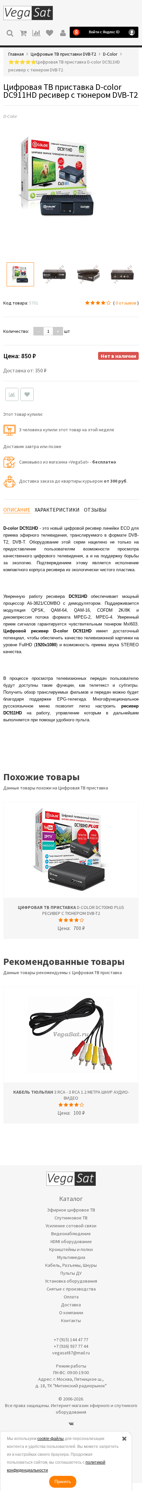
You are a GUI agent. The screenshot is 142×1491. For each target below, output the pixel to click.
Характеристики (57, 509)
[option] (20, 274)
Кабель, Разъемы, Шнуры (71, 1265)
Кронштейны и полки (71, 1249)
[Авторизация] (62, 32)
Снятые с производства (71, 1289)
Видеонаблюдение (71, 1234)
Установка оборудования (71, 1281)
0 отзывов (126, 303)
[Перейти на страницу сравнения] (36, 32)
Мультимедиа (71, 1257)
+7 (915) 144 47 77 (71, 1340)
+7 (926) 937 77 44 (71, 1346)
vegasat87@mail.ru (71, 1353)
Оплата (71, 1297)
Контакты (71, 1320)
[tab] (16, 509)
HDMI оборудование (71, 1241)
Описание (16, 509)
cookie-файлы (50, 1438)
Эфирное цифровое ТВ (71, 1210)
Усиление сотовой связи (71, 1226)
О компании (71, 1313)
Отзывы (95, 509)
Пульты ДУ (71, 1273)
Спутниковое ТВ (71, 1218)
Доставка (71, 1305)
